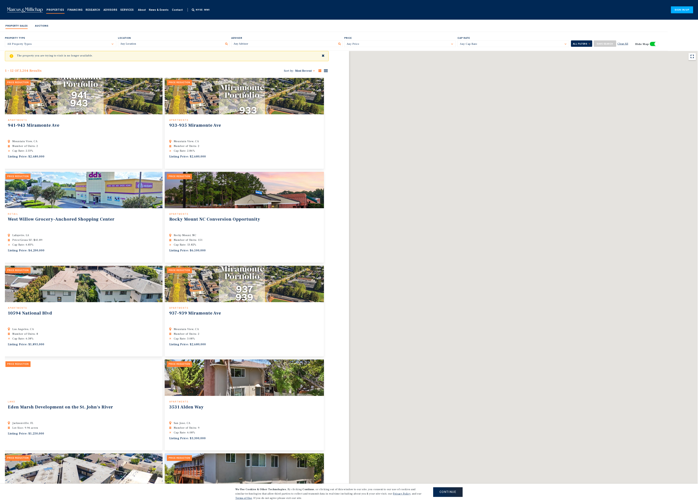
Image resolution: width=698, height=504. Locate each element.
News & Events (159, 9)
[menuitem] (55, 9)
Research (93, 9)
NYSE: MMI (203, 10)
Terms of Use (243, 498)
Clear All (622, 44)
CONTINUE (448, 492)
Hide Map (642, 44)
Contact (177, 9)
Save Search (605, 44)
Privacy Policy (401, 493)
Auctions (41, 25)
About (142, 9)
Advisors (110, 9)
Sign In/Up (682, 9)
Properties (55, 9)
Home (25, 10)
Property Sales (16, 25)
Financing (75, 9)
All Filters (580, 44)
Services (127, 9)
